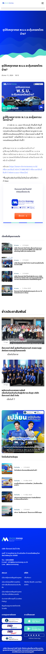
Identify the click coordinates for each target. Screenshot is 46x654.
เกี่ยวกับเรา (27, 577)
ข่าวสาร (16, 245)
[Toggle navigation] (37, 3)
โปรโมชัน (17, 467)
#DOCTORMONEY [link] (22, 169)
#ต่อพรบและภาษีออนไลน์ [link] (18, 172)
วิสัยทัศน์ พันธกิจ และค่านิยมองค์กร (33, 583)
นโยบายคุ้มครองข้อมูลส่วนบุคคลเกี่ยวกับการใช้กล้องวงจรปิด (11, 593)
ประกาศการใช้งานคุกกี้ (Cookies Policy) (12, 600)
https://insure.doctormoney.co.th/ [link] (23, 166)
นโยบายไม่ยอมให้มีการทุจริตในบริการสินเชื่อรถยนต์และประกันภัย (11, 585)
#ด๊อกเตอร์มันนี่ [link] (9, 169)
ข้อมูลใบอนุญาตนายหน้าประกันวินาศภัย (11, 607)
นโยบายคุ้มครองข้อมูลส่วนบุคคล (11, 577)
